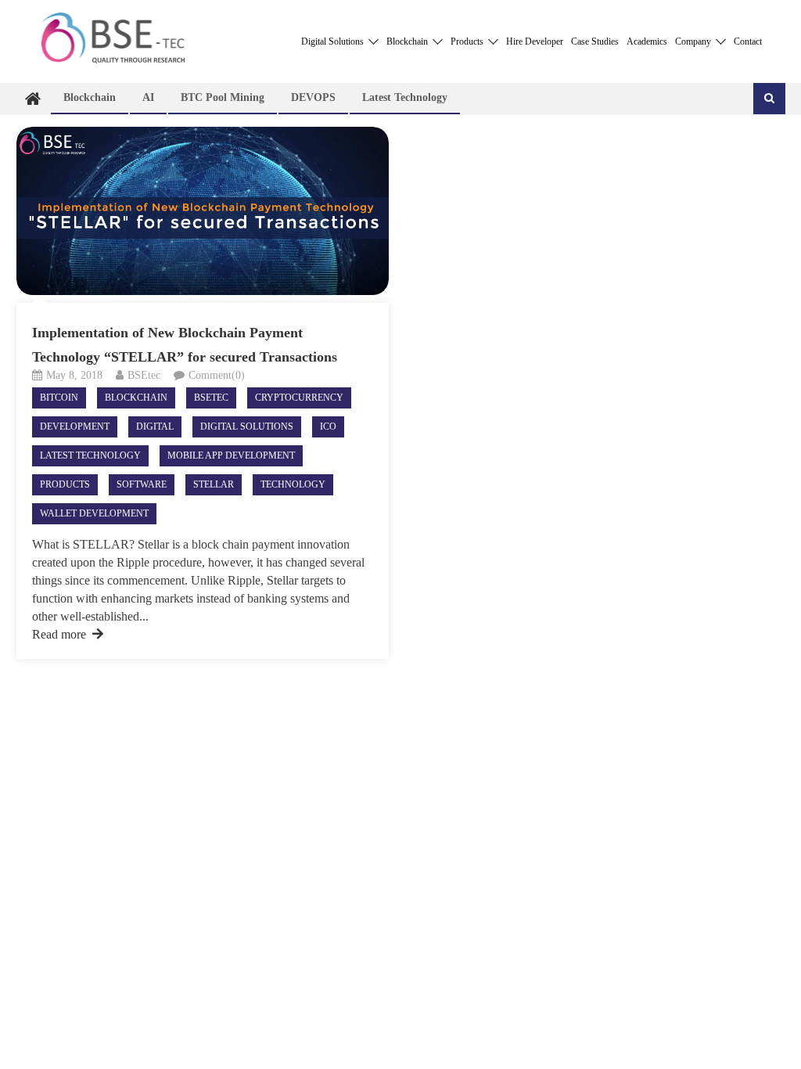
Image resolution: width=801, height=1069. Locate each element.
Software (142, 484)
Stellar (213, 484)
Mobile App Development (231, 455)
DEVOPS (313, 97)
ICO (328, 426)
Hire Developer (534, 41)
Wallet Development (94, 513)
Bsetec (211, 397)
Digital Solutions (333, 41)
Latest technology (404, 97)
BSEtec (144, 375)
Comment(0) (217, 375)
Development (75, 426)
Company (694, 41)
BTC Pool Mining (222, 97)
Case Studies (595, 41)
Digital (155, 426)
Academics (647, 41)
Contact (748, 41)
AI (148, 97)
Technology (292, 484)
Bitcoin (59, 397)
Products (468, 41)
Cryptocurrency (299, 397)
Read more (59, 634)
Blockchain (408, 41)
